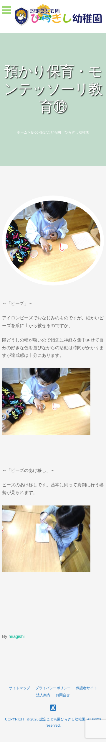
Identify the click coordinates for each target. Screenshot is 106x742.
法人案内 (43, 695)
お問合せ (63, 695)
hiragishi (16, 636)
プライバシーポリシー (53, 688)
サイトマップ (19, 688)
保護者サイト (86, 688)
